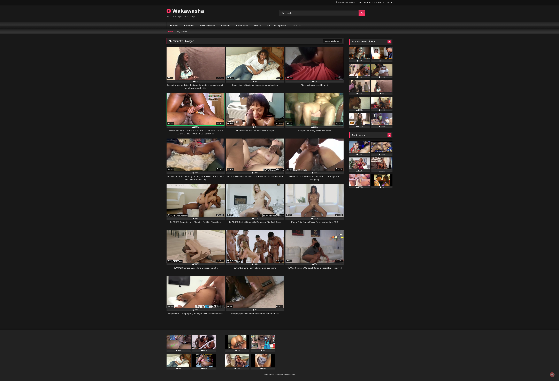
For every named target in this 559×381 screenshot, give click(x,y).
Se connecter (365, 2)
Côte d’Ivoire (242, 25)
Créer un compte (384, 2)
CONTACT (298, 25)
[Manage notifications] (552, 374)
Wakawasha (187, 10)
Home (175, 25)
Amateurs (225, 25)
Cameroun (189, 25)
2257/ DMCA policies (277, 25)
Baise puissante (207, 25)
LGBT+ (257, 25)
